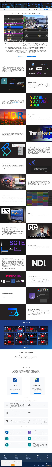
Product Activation (17, 459)
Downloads (16, 458)
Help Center (16, 457)
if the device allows (15, 102)
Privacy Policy (19, 463)
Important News (28, 457)
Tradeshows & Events (29, 458)
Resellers (5, 457)
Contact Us (38, 458)
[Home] (7, 1)
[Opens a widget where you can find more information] (48, 466)
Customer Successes (29, 459)
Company (38, 457)
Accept (13, 465)
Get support (25, 361)
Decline (10, 465)
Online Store (5, 458)
